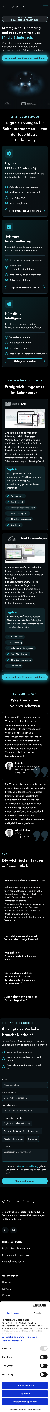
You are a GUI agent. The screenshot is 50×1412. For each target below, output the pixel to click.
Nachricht (7, 1146)
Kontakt (6, 1295)
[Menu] (45, 7)
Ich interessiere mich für (12, 1118)
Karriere (6, 1289)
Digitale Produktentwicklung (16, 1248)
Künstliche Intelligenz (13, 1261)
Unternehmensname (10, 1105)
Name (5, 1079)
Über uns (7, 1282)
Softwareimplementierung (15, 1255)
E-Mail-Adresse (9, 1092)
